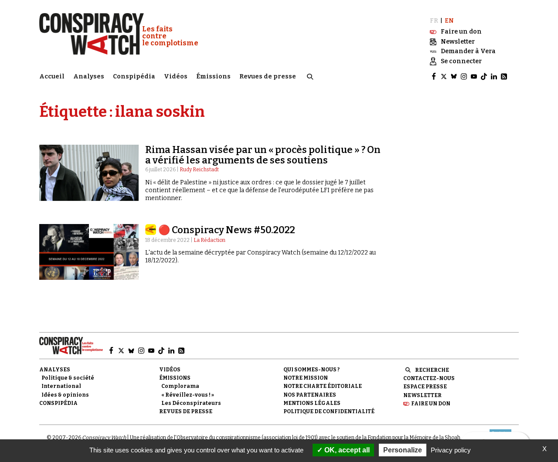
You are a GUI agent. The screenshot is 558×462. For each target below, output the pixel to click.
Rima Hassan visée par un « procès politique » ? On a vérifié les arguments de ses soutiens (263, 155)
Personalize (402, 450)
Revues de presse (267, 76)
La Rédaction (209, 240)
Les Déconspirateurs (191, 403)
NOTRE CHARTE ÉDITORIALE (322, 386)
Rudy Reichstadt (199, 169)
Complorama (180, 386)
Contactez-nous (429, 378)
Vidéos (175, 76)
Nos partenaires (309, 395)
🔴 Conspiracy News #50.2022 (226, 230)
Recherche (432, 370)
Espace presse (425, 387)
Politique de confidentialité (328, 411)
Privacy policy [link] (451, 450)
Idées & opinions (65, 395)
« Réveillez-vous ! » (187, 395)
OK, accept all (346, 450)
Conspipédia (134, 76)
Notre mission (305, 378)
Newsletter (422, 395)
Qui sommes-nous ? (311, 370)
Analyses (88, 76)
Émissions (213, 76)
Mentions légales (311, 403)
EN (449, 20)
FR (434, 20)
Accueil (52, 76)
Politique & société (67, 378)
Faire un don (430, 404)
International (61, 386)
